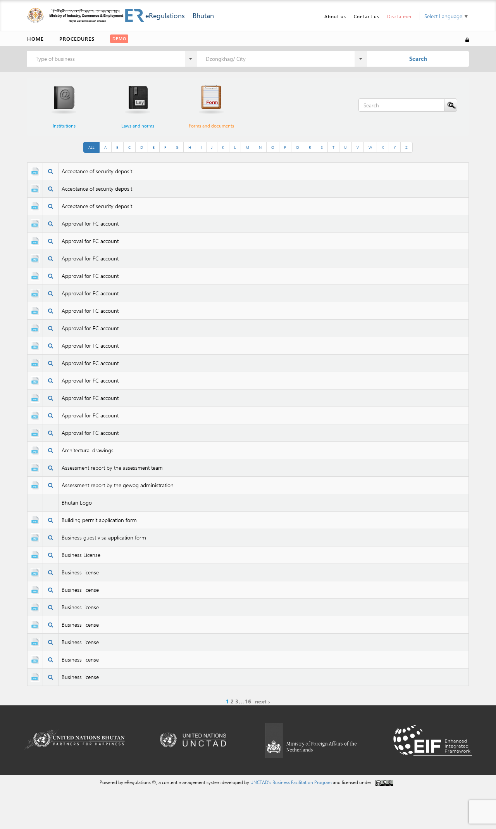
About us (335, 16)
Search (418, 58)
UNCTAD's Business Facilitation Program (291, 782)
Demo (119, 38)
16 (248, 701)
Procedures (77, 38)
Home (35, 38)
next (260, 701)
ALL (91, 147)
